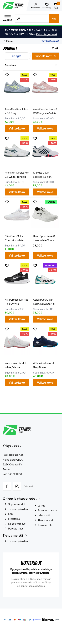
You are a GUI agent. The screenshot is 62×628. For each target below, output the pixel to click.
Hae (54, 18)
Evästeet (28, 486)
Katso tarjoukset (46, 34)
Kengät (17, 56)
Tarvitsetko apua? (50, 41)
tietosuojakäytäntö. (35, 585)
